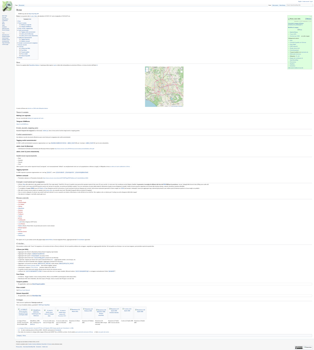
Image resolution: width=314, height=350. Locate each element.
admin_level (71, 143)
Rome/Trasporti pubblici (38, 284)
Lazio (32, 16)
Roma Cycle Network (24, 290)
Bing (24, 184)
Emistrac (20, 210)
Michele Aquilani (22, 227)
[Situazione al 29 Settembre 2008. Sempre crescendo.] (101, 313)
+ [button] (147, 68)
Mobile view (45, 346)
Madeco (20, 225)
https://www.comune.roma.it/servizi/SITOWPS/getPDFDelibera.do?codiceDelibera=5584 (65, 178)
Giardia (20, 216)
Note (291, 40)
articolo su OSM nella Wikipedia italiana (37, 108)
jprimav (20, 218)
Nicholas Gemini (22, 231)
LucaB (20, 221)
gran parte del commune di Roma (84, 332)
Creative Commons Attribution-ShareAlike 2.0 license (40, 344)
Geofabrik (58, 330)
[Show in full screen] (181, 68)
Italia (35, 16)
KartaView (292, 65)
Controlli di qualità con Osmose (298, 42)
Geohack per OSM (295, 36)
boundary (53, 143)
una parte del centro (104, 332)
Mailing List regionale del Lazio (35, 118)
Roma (24, 335)
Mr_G (19, 229)
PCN (164, 184)
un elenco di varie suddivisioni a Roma (120, 166)
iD (45, 188)
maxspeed (111, 271)
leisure (33, 255)
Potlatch (41, 188)
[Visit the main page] (7, 6)
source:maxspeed (31, 271)
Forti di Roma (34, 267)
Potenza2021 (21, 235)
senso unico (49, 190)
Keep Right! (293, 44)
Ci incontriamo (80, 239)
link (52, 259)
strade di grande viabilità (33, 265)
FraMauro (20, 214)
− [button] (147, 71)
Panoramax (293, 62)
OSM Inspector (294, 46)
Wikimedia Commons (295, 54)
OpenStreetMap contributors (177, 106)
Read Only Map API (34, 13)
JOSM (32, 188)
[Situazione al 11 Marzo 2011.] (75, 313)
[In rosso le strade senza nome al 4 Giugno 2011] (49, 312)
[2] (19, 330)
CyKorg (20, 206)
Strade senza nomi (295, 48)
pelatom (20, 233)
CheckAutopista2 (294, 50)
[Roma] (300, 29)
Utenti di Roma (294, 32)
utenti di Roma (49, 239)
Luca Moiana (21, 223)
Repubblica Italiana (34, 65)
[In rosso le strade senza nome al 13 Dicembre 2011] (62, 313)
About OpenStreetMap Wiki (29, 346)
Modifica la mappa (293, 27)
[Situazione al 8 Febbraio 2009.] (88, 313)
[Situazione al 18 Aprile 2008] (140, 313)
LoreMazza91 (21, 220)
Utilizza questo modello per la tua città (295, 67)
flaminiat (20, 212)
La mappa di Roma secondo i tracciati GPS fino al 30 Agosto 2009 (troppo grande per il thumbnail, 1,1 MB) (45, 328)
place (48, 172)
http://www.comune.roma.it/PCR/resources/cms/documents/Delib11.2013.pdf (74, 148)
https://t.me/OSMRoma (22, 124)
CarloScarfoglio (22, 202)
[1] (97, 65)
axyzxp (20, 200)
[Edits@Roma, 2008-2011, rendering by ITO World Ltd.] (36, 313)
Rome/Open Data (36, 295)
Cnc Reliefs (21, 204)
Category (19, 335)
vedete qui (45, 130)
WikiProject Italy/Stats (44, 305)
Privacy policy (19, 346)
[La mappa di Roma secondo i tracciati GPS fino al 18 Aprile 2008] (23, 312)
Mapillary (292, 64)
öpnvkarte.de (304, 52)
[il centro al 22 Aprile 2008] (127, 313)
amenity (40, 263)
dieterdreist (21, 208)
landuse (34, 253)
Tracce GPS (293, 34)
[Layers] (181, 71)
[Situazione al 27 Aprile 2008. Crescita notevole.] (114, 313)
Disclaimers (38, 346)
